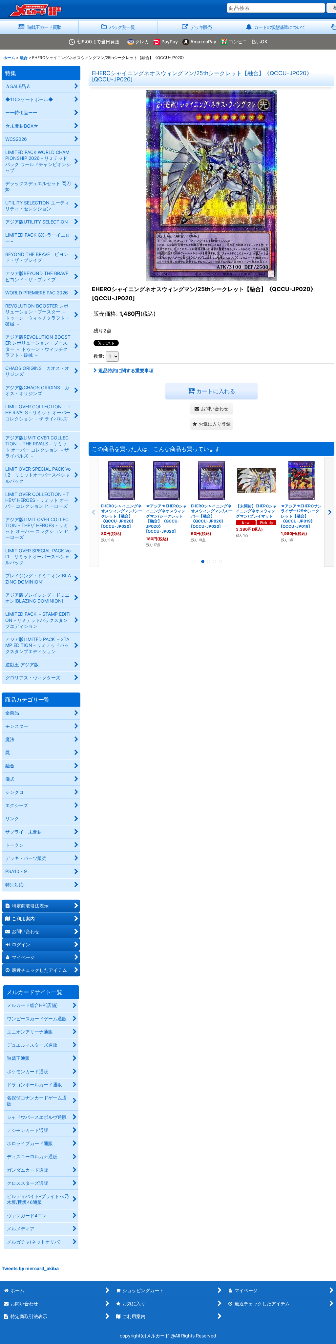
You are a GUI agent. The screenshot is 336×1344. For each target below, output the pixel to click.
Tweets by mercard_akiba (30, 1268)
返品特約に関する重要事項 (126, 370)
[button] (211, 424)
